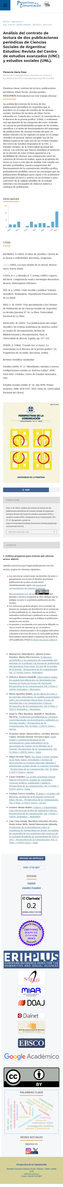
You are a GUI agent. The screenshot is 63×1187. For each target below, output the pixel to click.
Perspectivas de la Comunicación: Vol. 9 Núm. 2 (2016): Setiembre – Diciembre (33, 688)
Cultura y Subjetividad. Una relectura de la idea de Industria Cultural (33, 809)
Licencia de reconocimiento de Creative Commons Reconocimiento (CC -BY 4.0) (27, 589)
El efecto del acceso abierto (43, 639)
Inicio (6, 21)
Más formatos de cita (18, 532)
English (31, 883)
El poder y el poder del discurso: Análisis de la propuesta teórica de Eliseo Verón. (34, 796)
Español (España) (31, 887)
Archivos (17, 21)
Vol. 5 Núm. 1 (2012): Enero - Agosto (22, 24)
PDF (27, 490)
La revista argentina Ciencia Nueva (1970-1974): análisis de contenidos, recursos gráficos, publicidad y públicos (32, 779)
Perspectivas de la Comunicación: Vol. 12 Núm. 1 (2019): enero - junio (33, 750)
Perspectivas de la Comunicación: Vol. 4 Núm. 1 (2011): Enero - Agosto (34, 801)
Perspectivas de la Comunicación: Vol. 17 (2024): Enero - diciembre (33, 671)
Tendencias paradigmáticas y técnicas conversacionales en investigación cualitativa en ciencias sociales (34, 719)
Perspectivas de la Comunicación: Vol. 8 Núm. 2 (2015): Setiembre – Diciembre (33, 708)
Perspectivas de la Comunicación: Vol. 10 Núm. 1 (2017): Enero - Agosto (32, 726)
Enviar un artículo (31, 858)
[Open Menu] (5, 5)
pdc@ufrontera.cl (31, 1173)
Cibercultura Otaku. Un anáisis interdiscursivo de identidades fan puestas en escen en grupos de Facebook (33, 680)
